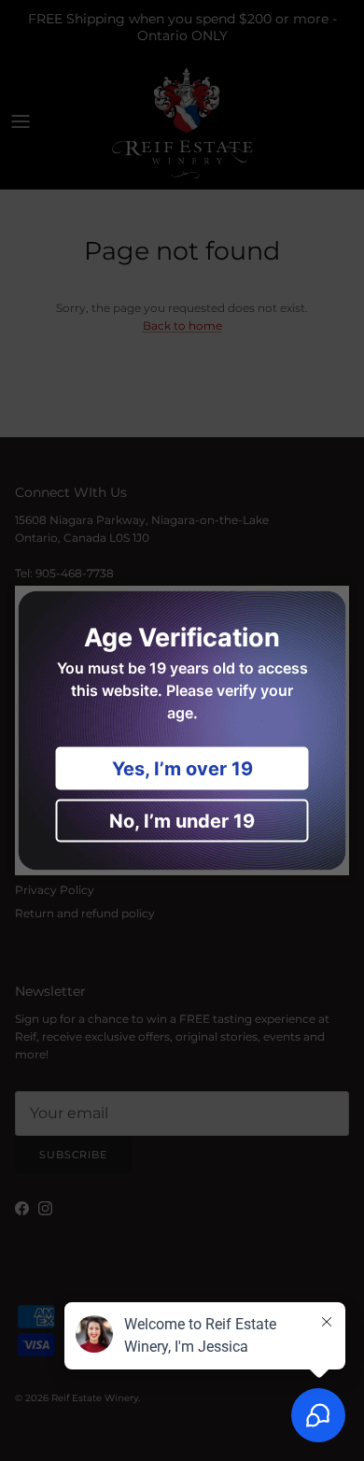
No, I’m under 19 (182, 821)
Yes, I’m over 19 (182, 769)
